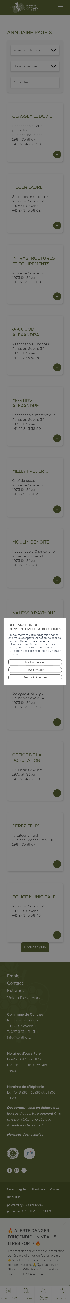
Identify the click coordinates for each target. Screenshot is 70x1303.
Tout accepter (35, 662)
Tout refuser (35, 670)
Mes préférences (35, 677)
